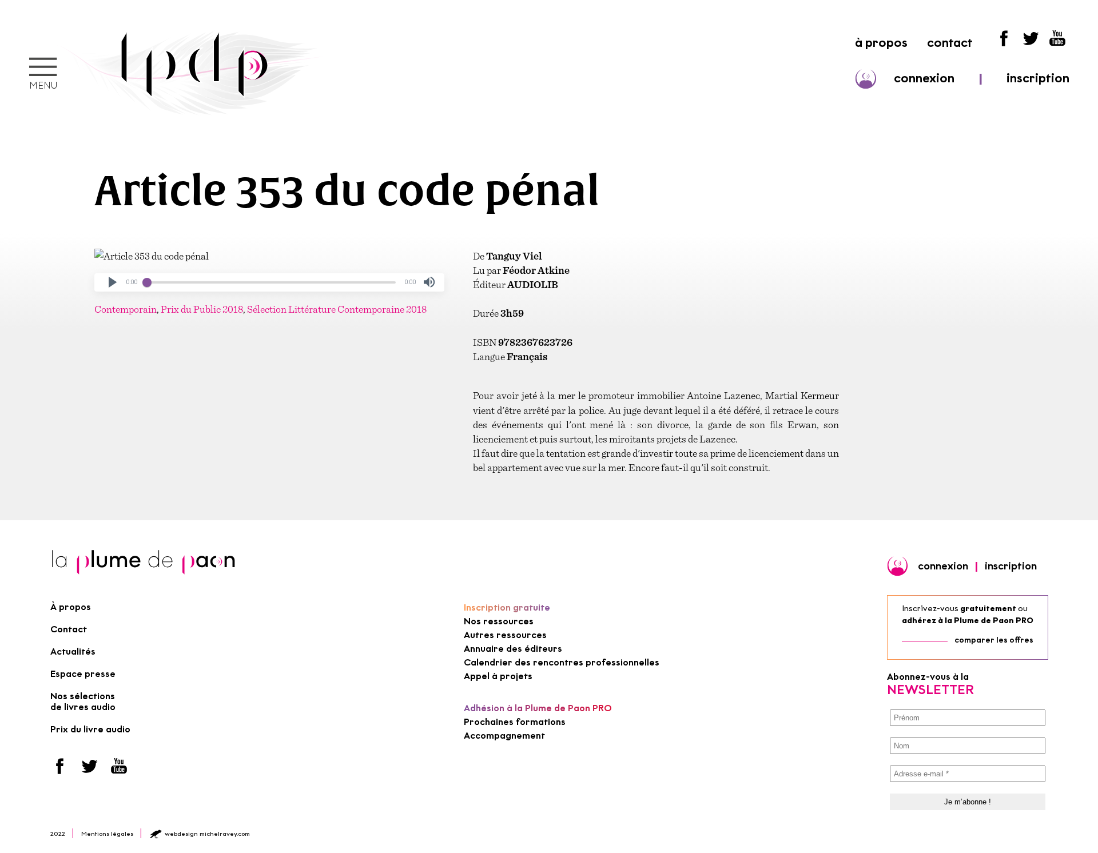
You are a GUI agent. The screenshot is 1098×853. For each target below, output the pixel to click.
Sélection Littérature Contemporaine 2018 (337, 309)
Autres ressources (505, 634)
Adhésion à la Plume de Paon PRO (538, 708)
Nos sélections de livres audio (83, 701)
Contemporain (125, 309)
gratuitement (988, 608)
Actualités (73, 651)
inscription (1037, 78)
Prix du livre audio (90, 729)
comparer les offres (993, 640)
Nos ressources (499, 621)
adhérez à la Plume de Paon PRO (967, 620)
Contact (68, 629)
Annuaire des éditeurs (513, 648)
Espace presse (83, 673)
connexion (924, 78)
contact (950, 42)
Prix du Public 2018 (202, 309)
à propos (881, 42)
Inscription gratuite (507, 607)
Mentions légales (107, 834)
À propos (70, 606)
